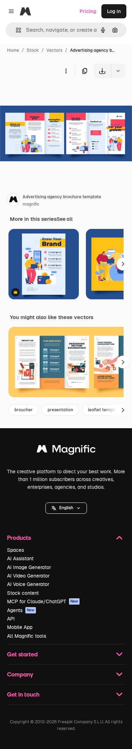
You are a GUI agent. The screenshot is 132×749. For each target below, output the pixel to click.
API (11, 619)
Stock (33, 50)
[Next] (123, 264)
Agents (20, 610)
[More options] (66, 71)
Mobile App (19, 627)
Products (19, 537)
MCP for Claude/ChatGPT (42, 601)
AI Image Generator (29, 567)
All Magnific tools (26, 636)
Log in (114, 11)
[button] (66, 508)
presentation (60, 410)
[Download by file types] (118, 71)
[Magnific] (66, 450)
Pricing (88, 11)
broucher (23, 410)
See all (65, 219)
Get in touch (23, 694)
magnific (31, 204)
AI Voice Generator (28, 584)
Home (13, 50)
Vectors (54, 50)
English (66, 508)
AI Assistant (20, 558)
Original (45, 94)
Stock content (23, 593)
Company (20, 674)
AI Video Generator (28, 576)
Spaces (15, 550)
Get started (22, 654)
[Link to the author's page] (13, 200)
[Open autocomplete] (15, 30)
